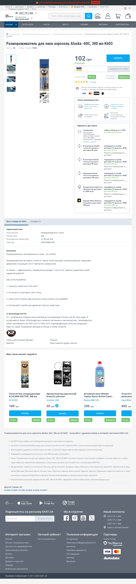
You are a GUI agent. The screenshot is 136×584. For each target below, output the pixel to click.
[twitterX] (91, 518)
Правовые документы (76, 550)
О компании (72, 539)
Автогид (70, 557)
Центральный (22, 18)
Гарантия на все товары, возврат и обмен (116, 106)
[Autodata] (117, 558)
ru (125, 8)
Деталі (95, 2)
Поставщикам (73, 554)
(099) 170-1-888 (114, 520)
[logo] (10, 16)
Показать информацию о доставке (114, 154)
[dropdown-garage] (97, 16)
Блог (34, 9)
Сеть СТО (104, 7)
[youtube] (83, 518)
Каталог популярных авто (17, 542)
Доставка (19, 7)
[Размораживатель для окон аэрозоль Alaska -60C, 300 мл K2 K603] (11, 79)
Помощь (52, 7)
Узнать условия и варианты (91, 107)
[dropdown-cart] (118, 16)
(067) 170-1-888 (114, 516)
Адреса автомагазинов (117, 527)
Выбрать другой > (90, 142)
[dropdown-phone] (79, 69)
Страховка (92, 7)
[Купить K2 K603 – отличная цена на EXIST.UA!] (11, 89)
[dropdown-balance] (128, 16)
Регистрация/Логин (47, 539)
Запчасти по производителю (18, 546)
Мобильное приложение (16, 568)
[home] (7, 34)
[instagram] (74, 518)
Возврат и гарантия (36, 7)
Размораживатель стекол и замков (36, 34)
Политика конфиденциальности (81, 542)
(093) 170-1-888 (114, 523)
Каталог (8, 539)
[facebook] (66, 518)
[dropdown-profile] (107, 16)
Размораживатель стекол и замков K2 (67, 34)
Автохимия (15, 34)
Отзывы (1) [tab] (36, 221)
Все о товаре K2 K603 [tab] (16, 221)
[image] (25, 374)
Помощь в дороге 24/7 (18, 9)
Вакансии (71, 561)
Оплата (8, 7)
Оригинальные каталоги (16, 550)
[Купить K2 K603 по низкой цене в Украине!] (11, 69)
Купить (118, 58)
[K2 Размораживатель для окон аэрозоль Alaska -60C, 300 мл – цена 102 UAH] (11, 59)
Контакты (63, 7)
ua (129, 8)
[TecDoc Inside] (117, 543)
